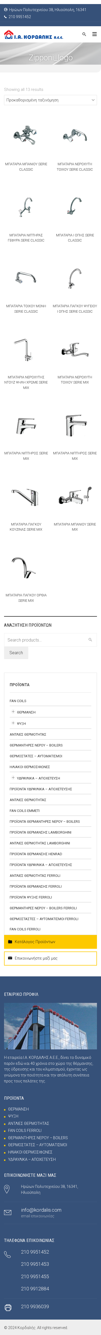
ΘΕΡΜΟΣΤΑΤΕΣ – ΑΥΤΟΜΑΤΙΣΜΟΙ (36, 756)
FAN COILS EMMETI (25, 811)
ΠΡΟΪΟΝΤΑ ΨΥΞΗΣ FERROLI (31, 897)
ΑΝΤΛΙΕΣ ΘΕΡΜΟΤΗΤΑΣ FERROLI (35, 876)
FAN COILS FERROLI (25, 929)
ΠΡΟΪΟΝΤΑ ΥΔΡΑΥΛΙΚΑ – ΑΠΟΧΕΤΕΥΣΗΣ (41, 789)
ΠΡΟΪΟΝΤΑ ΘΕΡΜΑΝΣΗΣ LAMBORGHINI (40, 832)
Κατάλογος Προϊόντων (35, 941)
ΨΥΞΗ (21, 724)
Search (16, 652)
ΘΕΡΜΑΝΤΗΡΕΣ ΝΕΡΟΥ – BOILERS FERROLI (43, 908)
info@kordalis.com (41, 1210)
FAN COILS (18, 701)
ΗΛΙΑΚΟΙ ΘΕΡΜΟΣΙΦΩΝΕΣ (30, 767)
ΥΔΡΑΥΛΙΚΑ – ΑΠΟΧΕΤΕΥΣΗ (38, 778)
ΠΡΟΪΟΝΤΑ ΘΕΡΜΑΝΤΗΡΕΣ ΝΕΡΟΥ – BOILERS (45, 821)
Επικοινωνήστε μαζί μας (36, 958)
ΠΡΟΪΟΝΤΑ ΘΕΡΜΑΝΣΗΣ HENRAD (36, 854)
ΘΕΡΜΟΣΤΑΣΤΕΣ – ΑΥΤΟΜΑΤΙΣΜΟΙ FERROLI (44, 919)
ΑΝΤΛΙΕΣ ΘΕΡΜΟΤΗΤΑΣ (28, 734)
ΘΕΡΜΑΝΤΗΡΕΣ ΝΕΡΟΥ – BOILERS (36, 745)
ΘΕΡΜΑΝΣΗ (26, 712)
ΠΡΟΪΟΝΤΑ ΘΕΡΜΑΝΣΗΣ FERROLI (36, 886)
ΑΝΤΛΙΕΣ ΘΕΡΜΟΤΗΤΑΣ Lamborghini (40, 843)
